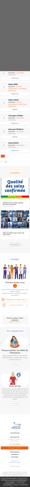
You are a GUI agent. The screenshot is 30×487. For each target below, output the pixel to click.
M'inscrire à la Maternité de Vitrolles (15, 461)
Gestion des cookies (17, 475)
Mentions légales (6, 474)
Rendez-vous (15, 94)
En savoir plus (15, 364)
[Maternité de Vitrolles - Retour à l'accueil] (15, 425)
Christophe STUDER (15, 116)
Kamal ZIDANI (13, 143)
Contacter (15, 109)
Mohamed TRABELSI (15, 129)
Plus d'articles (15, 244)
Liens (27, 474)
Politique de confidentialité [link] (21, 484)
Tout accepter (10, 482)
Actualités (15, 173)
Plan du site (7, 475)
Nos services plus (15, 466)
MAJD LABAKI (13, 100)
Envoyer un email (13, 447)
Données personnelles (18, 474)
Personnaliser (8, 484)
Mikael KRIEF (13, 84)
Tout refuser (21, 482)
